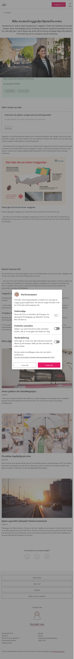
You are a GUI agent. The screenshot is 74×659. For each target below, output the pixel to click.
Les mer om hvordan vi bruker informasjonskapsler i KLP (34, 357)
